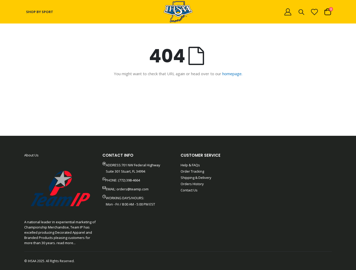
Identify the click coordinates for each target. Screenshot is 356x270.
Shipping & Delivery (196, 177)
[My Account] (287, 11)
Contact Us (189, 190)
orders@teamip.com (132, 189)
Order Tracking (192, 171)
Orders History (192, 183)
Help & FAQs (190, 165)
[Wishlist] (314, 11)
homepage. (232, 73)
